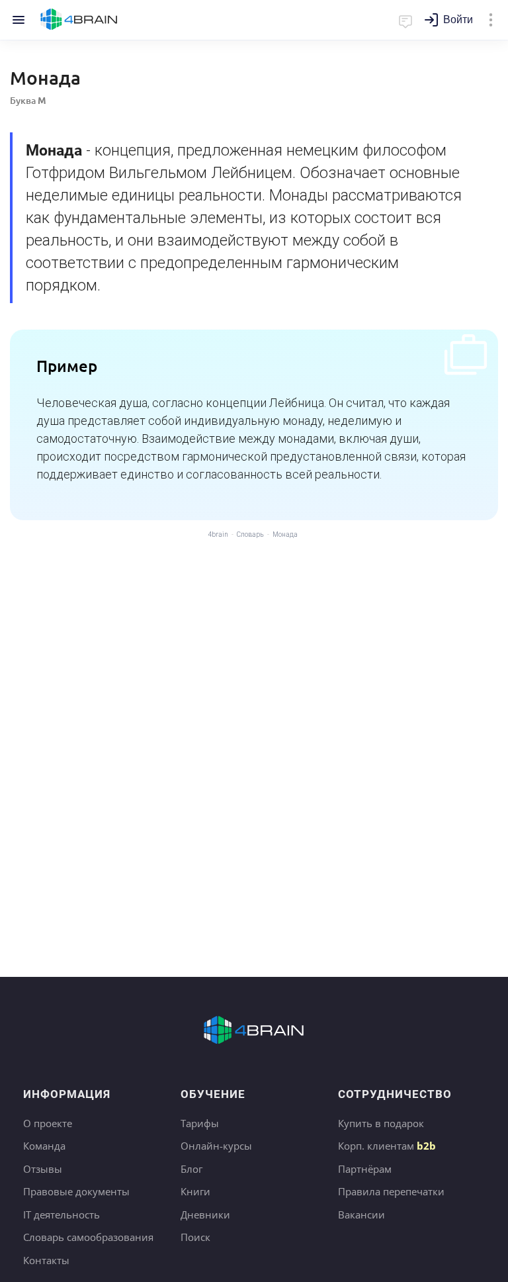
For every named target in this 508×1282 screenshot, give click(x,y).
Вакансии (361, 1214)
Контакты (46, 1260)
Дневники (205, 1214)
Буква (28, 100)
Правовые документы (76, 1191)
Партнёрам (365, 1168)
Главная (79, 20)
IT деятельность (61, 1214)
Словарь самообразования (88, 1237)
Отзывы (42, 1168)
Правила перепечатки (391, 1191)
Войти (458, 19)
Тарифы (200, 1123)
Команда (44, 1145)
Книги (195, 1191)
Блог (191, 1168)
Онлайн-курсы (216, 1145)
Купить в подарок (381, 1123)
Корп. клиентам (387, 1145)
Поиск (195, 1237)
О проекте (47, 1123)
